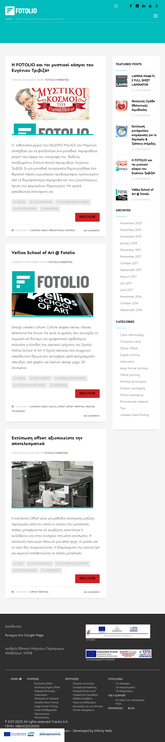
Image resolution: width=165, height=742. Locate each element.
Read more (87, 217)
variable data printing (71, 378)
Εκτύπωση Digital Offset (47, 687)
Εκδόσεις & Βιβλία (82, 699)
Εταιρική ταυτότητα (83, 684)
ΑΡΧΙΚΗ (15, 679)
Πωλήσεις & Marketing (84, 687)
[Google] (156, 6)
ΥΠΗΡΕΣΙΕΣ (33, 679)
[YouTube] (150, 6)
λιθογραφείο (52, 570)
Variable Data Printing (46, 703)
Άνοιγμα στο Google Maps (24, 635)
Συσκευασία (40, 695)
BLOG (131, 708)
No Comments (92, 231)
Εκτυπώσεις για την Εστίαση (88, 706)
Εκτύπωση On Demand (46, 699)
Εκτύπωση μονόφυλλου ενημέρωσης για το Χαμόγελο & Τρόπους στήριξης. (144, 135)
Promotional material (62, 230)
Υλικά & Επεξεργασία (45, 710)
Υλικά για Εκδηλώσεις (84, 703)
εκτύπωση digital (41, 564)
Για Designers (123, 684)
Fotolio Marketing (57, 80)
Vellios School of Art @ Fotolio (43, 253)
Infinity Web (103, 731)
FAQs (118, 704)
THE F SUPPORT (117, 696)
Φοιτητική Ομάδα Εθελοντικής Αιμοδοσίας (143, 105)
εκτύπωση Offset (26, 209)
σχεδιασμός (51, 209)
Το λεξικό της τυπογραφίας (130, 700)
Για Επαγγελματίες (125, 687)
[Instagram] (137, 6)
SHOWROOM (115, 708)
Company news (39, 230)
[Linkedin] (144, 6)
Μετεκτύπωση (41, 718)
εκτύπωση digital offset (74, 202)
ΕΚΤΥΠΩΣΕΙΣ (72, 679)
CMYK (20, 564)
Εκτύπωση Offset (43, 684)
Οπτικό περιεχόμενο (83, 710)
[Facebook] (131, 6)
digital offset (41, 378)
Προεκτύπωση (41, 714)
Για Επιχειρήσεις (124, 691)
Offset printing (75, 407)
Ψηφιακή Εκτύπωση (44, 691)
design (21, 202)
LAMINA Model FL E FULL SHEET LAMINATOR (143, 80)
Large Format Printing (46, 706)
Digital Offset (57, 407)
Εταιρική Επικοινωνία (84, 691)
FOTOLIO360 (115, 679)
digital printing (42, 202)
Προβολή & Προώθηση (85, 695)
